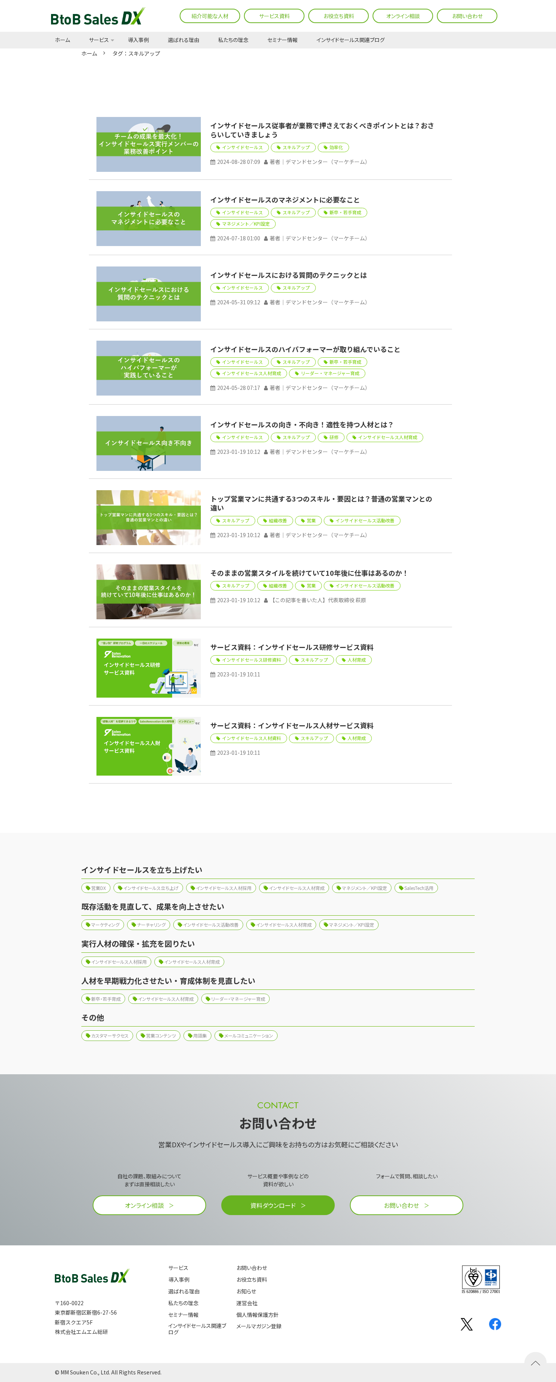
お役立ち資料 (338, 16)
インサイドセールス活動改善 (364, 520)
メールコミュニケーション (248, 1035)
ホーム (62, 40)
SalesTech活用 (418, 888)
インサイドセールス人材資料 (251, 738)
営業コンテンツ (161, 1035)
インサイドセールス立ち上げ (151, 888)
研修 (334, 437)
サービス (99, 40)
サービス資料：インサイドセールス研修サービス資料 (292, 647)
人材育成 (357, 659)
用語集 (200, 1035)
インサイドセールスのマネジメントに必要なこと (285, 199)
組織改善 (278, 520)
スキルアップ (296, 147)
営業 (311, 520)
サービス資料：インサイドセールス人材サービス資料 (292, 725)
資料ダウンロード (273, 1205)
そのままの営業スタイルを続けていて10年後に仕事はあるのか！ (309, 573)
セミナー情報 (282, 40)
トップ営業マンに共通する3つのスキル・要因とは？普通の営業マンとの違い (321, 503)
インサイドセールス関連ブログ (351, 40)
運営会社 (247, 1303)
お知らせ (246, 1291)
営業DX (98, 888)
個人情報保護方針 (257, 1315)
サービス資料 (274, 16)
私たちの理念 (233, 40)
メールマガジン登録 (258, 1326)
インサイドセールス (242, 147)
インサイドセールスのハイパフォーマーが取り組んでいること (305, 349)
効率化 (336, 147)
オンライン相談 (403, 16)
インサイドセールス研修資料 (251, 659)
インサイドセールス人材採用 (224, 888)
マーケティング (105, 924)
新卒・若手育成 (345, 212)
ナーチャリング (151, 924)
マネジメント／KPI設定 (246, 223)
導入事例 (138, 40)
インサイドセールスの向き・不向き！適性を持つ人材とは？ (302, 424)
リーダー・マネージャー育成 (330, 373)
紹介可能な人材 (209, 16)
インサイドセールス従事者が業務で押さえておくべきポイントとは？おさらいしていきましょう (322, 129)
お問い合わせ (467, 16)
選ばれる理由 (183, 40)
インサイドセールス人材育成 (251, 373)
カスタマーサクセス (110, 1035)
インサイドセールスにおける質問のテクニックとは (288, 275)
